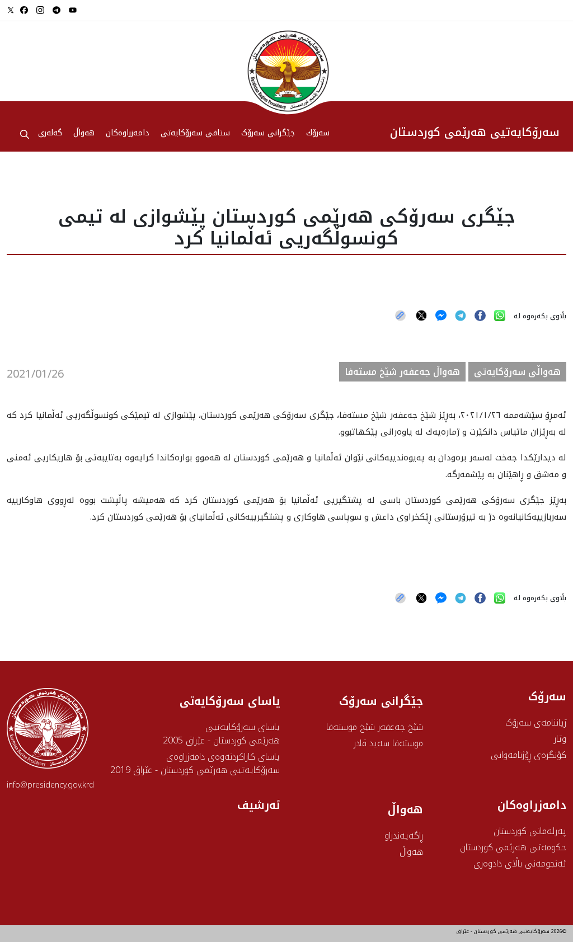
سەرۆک (547, 696)
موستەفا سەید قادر (388, 743)
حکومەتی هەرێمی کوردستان (513, 847)
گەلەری (50, 133)
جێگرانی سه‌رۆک (268, 133)
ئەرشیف (258, 805)
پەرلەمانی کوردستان (530, 831)
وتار (560, 738)
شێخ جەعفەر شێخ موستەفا (374, 727)
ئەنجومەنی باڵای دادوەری (519, 863)
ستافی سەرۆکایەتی (195, 133)
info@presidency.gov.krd (50, 785)
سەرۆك (318, 133)
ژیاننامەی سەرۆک (535, 722)
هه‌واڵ (84, 133)
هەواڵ (411, 851)
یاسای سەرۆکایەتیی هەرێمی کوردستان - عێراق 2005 (221, 733)
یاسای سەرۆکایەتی (230, 701)
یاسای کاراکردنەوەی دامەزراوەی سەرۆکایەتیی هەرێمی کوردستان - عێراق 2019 (195, 763)
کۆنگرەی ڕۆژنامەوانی (528, 755)
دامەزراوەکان (127, 133)
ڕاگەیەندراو (403, 835)
